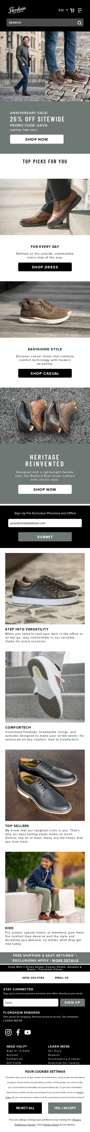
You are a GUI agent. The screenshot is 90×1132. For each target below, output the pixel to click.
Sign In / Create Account (18, 1052)
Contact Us (15, 1059)
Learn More (12, 1020)
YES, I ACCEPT (65, 1108)
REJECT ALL (25, 1108)
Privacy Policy (51, 1124)
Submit (45, 537)
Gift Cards (14, 1063)
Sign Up (72, 1002)
